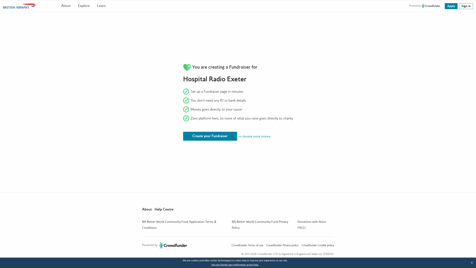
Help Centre (164, 209)
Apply (451, 6)
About (66, 6)
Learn (101, 6)
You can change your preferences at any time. (235, 264)
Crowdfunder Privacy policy (282, 245)
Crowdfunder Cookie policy (317, 245)
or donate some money (254, 136)
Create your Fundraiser (210, 136)
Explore (84, 6)
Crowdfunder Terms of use (247, 245)
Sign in (466, 6)
